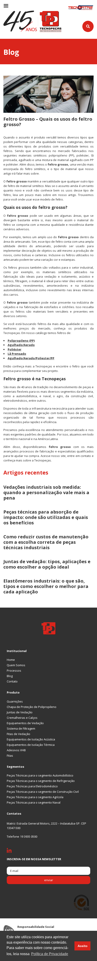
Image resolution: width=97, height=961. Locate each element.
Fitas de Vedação (18, 734)
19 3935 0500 (28, 836)
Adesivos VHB (16, 750)
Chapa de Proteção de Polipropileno (31, 707)
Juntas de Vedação (19, 712)
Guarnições (15, 701)
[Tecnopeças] (32, 20)
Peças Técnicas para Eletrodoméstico (32, 786)
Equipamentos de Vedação (25, 723)
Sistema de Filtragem (21, 728)
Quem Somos (16, 665)
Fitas (10, 756)
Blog (10, 676)
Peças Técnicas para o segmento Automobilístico (40, 775)
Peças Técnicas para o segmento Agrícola (35, 797)
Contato (12, 681)
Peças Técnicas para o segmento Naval (33, 802)
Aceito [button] (83, 946)
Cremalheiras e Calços (22, 718)
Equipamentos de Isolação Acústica (31, 739)
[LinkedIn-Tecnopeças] (12, 852)
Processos (14, 670)
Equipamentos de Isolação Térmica (31, 745)
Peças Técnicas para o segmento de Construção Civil (43, 792)
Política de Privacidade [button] (49, 954)
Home (11, 660)
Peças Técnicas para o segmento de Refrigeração (41, 781)
